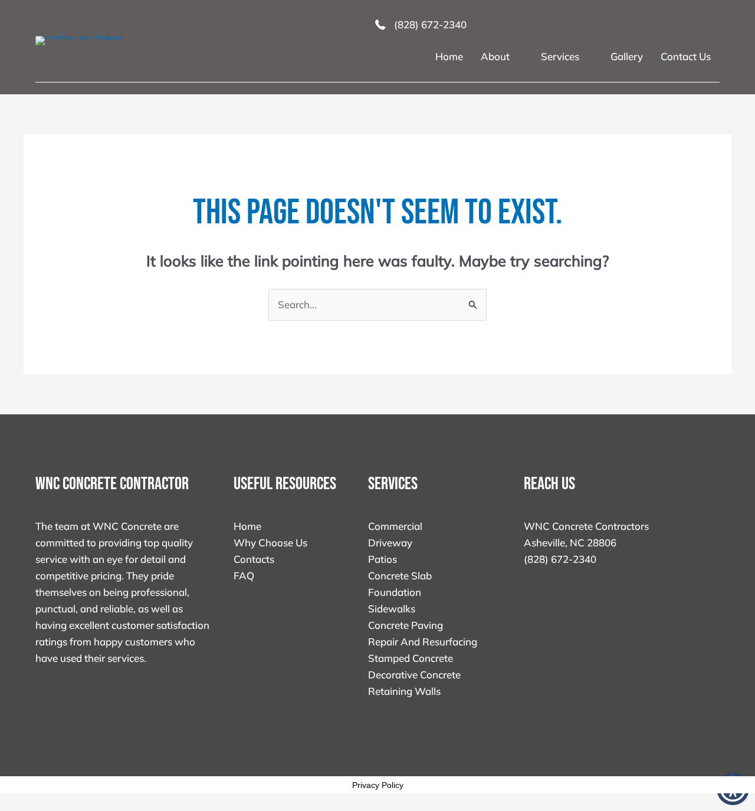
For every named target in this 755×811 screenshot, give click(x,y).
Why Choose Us (270, 542)
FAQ (244, 575)
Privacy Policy (377, 785)
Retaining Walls (404, 691)
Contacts (254, 559)
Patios (382, 559)
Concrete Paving (405, 625)
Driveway (390, 542)
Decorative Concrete (414, 674)
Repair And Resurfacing (422, 641)
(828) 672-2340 (560, 559)
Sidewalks (391, 608)
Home (247, 526)
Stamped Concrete (410, 658)
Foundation (394, 592)
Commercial (395, 526)
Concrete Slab (400, 575)
